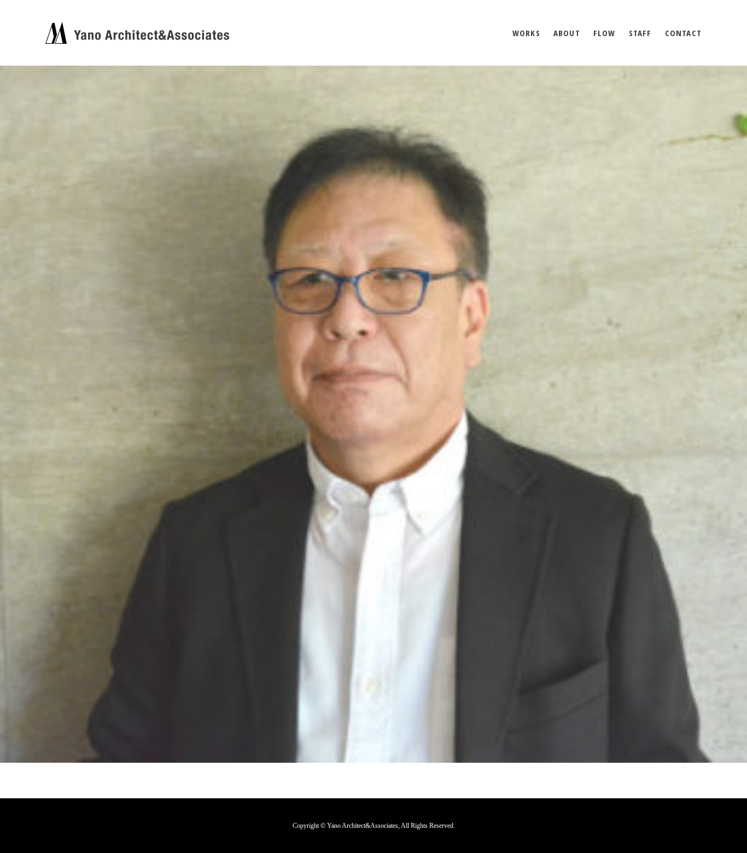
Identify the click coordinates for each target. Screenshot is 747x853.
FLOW (604, 33)
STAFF (640, 33)
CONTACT (683, 33)
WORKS (526, 33)
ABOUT (566, 33)
